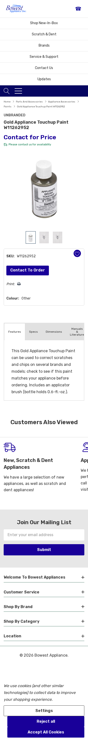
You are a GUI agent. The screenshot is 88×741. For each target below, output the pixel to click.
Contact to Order (27, 270)
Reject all (46, 721)
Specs (33, 331)
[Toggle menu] (18, 91)
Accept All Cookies (46, 732)
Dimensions (54, 331)
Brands (44, 45)
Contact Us (44, 68)
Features (14, 331)
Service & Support (44, 57)
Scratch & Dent (44, 34)
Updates (44, 79)
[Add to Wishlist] (77, 253)
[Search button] (7, 91)
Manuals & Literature (77, 331)
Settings (44, 710)
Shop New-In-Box (44, 23)
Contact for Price (30, 137)
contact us (25, 144)
